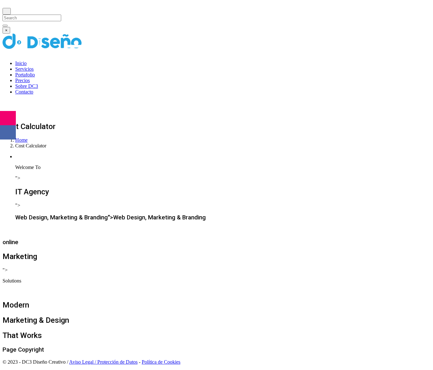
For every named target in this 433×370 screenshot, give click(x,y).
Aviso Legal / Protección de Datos (103, 362)
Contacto (24, 91)
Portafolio (25, 74)
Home (21, 140)
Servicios (24, 69)
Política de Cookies (161, 362)
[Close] (7, 11)
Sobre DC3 (26, 86)
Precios (22, 80)
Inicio (21, 63)
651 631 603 (29, 104)
